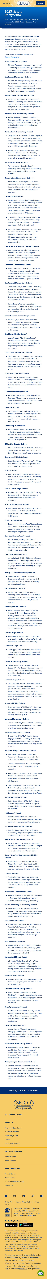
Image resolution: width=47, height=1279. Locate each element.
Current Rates (10, 1178)
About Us (9, 1123)
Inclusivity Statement (12, 1143)
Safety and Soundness (13, 1128)
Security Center (10, 1174)
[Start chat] (41, 1273)
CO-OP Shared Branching (14, 1181)
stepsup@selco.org (12, 57)
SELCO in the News (13, 1151)
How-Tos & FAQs (12, 1169)
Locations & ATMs (14, 1114)
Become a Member (12, 1132)
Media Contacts (10, 1160)
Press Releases (10, 1157)
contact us (23, 1268)
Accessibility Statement (21, 1208)
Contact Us (9, 1185)
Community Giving (11, 1136)
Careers (7, 1139)
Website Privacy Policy (23, 1202)
